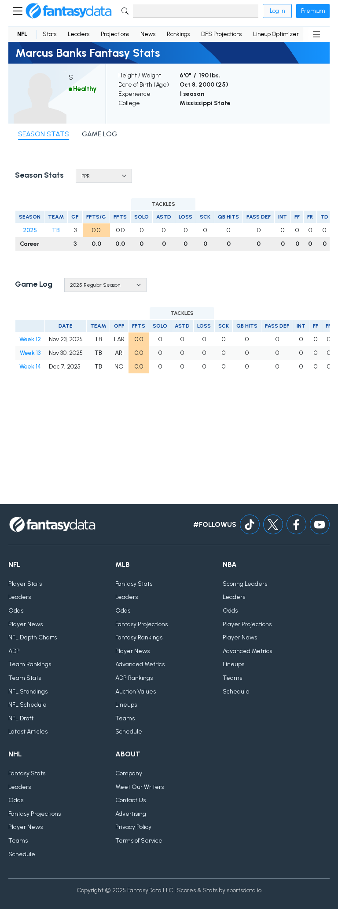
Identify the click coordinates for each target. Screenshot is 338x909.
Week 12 (30, 339)
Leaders (78, 34)
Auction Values (135, 691)
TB (56, 230)
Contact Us (130, 800)
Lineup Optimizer (276, 34)
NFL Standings (28, 691)
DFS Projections (221, 34)
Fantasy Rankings (138, 637)
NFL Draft (20, 718)
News (147, 34)
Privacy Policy (133, 827)
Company (128, 773)
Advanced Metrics (140, 664)
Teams (125, 718)
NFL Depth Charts (32, 637)
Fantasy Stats (133, 584)
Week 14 (30, 366)
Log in (277, 10)
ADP (14, 651)
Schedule (128, 731)
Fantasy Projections (141, 624)
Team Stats (24, 678)
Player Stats (25, 584)
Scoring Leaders (245, 584)
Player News (25, 624)
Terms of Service (138, 840)
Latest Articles (28, 731)
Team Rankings (29, 664)
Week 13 (30, 353)
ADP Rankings (134, 678)
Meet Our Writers (139, 787)
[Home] (69, 11)
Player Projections (247, 624)
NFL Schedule (27, 704)
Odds (15, 610)
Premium (313, 10)
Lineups (126, 704)
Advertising (130, 814)
